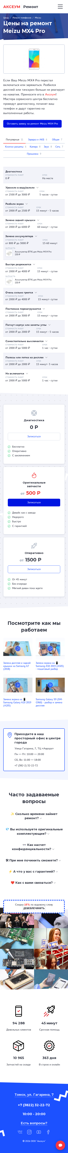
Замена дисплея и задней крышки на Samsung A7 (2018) (17, 666)
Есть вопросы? (34, 1123)
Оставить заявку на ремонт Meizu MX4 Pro (32, 123)
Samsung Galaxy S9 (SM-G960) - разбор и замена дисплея (49, 702)
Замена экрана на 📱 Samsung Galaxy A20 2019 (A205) (17, 702)
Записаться (34, 436)
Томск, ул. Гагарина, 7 (34, 1095)
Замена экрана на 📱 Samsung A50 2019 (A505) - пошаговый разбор (50, 666)
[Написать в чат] (60, 1145)
